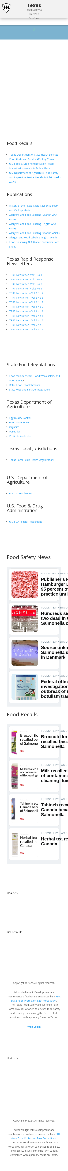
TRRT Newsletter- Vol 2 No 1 (25, 288)
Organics (14, 427)
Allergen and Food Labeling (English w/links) (33, 237)
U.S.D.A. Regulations (20, 493)
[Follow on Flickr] (16, 943)
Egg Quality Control (20, 418)
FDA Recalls (13, 917)
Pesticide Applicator (20, 436)
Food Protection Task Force (23, 903)
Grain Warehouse (19, 422)
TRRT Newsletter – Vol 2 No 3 (26, 297)
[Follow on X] (9, 943)
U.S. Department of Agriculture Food (29, 172)
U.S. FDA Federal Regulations (25, 521)
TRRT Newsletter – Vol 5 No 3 (26, 325)
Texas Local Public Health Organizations (32, 459)
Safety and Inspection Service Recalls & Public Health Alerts (35, 177)
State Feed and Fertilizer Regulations (30, 389)
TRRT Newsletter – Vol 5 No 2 (26, 320)
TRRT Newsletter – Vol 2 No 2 (26, 293)
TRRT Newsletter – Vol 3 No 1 (26, 302)
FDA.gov (11, 910)
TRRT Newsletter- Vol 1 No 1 (25, 275)
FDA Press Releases (18, 923)
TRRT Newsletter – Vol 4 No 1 (26, 311)
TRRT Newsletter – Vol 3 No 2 (26, 306)
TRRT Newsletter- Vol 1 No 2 (25, 279)
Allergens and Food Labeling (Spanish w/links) (35, 233)
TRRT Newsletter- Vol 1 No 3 (25, 284)
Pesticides (15, 431)
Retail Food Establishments (24, 385)
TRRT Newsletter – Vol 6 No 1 (26, 329)
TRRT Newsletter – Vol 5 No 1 (26, 315)
